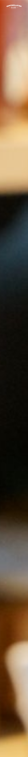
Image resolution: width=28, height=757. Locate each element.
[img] (14, 378)
